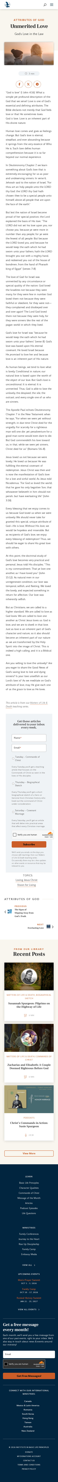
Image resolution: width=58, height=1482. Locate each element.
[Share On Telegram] (37, 84)
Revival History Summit (29, 1298)
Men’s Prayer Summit (29, 1280)
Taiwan (27, 1422)
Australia (28, 1427)
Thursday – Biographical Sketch (27, 784)
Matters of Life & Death (21, 995)
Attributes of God (29, 20)
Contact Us (29, 1461)
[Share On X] (28, 84)
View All (27, 1265)
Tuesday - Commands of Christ (27, 758)
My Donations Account (29, 1456)
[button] (51, 5)
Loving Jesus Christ (26, 880)
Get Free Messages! (29, 1376)
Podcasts (29, 1117)
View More (29, 1153)
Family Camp (29, 1289)
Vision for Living (26, 885)
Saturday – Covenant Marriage (25, 812)
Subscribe (29, 844)
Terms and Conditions (28, 1465)
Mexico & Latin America (28, 1405)
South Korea (28, 1414)
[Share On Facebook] (19, 84)
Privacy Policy (29, 1469)
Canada (28, 1401)
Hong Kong (28, 1418)
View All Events (27, 1309)
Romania (28, 1410)
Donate (29, 1452)
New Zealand (28, 1431)
